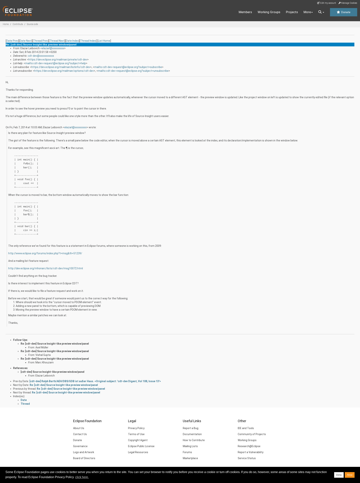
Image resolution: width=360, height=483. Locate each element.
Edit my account (328, 3)
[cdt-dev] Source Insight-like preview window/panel (52, 371)
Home (6, 24)
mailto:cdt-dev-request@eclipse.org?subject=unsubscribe (133, 70)
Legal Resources (138, 452)
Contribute (18, 24)
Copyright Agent (138, 440)
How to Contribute (194, 440)
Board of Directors (84, 458)
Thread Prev (40, 40)
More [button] (307, 12)
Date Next (26, 40)
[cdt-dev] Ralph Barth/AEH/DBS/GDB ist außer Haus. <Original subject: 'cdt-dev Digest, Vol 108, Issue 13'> (95, 381)
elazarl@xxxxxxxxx (53, 48)
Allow (349, 475)
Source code (32, 24)
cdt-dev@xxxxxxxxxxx (41, 55)
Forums (187, 452)
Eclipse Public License (141, 446)
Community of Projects (252, 434)
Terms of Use (136, 434)
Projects (292, 12)
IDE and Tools (246, 428)
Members (245, 12)
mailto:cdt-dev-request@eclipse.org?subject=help (55, 63)
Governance (80, 446)
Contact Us (80, 434)
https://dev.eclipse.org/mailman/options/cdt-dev (64, 70)
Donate (345, 12)
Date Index (72, 40)
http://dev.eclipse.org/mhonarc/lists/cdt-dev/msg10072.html (45, 268)
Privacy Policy (136, 428)
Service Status (247, 458)
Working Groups (269, 12)
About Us (78, 428)
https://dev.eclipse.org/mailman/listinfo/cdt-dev (61, 67)
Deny (339, 475)
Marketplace (190, 458)
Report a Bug (190, 428)
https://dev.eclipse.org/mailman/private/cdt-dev (57, 59)
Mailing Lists (190, 446)
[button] (321, 12)
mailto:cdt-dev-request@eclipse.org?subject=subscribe (128, 67)
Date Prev (12, 40)
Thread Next (57, 40)
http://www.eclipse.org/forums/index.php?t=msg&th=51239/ (45, 253)
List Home (104, 40)
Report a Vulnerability (250, 452)
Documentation (192, 434)
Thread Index (88, 40)
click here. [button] (82, 477)
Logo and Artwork (83, 452)
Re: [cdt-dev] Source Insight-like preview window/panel (55, 343)
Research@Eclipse (249, 446)
